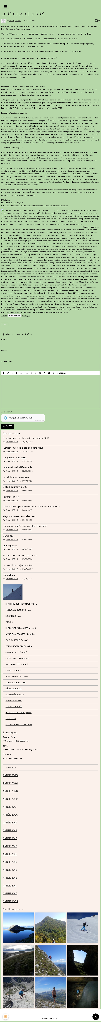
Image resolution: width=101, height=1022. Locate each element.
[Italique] (8, 373)
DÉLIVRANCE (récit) (14, 688)
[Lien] (36, 373)
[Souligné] (12, 373)
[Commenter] (14, 315)
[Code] (53, 373)
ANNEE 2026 (11, 767)
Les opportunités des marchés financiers (25, 526)
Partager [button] (26, 315)
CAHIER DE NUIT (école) (16, 682)
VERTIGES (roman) (14, 700)
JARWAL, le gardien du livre (17, 658)
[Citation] (27, 373)
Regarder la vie (11, 496)
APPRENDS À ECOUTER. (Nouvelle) (20, 634)
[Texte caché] (40, 373)
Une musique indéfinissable (17, 467)
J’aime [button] (4, 315)
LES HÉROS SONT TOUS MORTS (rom (21, 604)
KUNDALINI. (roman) (14, 616)
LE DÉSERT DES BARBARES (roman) (21, 628)
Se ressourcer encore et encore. (20, 555)
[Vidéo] (49, 373)
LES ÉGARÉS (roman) (15, 694)
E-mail (4, 350)
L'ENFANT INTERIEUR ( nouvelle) (19, 725)
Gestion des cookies (50, 1018)
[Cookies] (6, 1017)
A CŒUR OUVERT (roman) (17, 664)
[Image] (44, 373)
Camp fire (8, 535)
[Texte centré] (31, 373)
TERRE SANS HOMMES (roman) (19, 610)
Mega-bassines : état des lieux (19, 516)
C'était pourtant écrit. (15, 486)
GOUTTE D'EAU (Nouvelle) (17, 676)
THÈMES (9, 622)
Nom (3, 339)
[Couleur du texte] (22, 373)
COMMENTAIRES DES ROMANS (19, 646)
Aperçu (62, 373)
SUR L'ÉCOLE (11, 718)
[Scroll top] (95, 1016)
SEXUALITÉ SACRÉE (14, 706)
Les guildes (9, 575)
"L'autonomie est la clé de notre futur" (23, 447)
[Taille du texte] (16, 373)
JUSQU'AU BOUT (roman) (16, 652)
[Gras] (3, 373)
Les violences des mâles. (16, 477)
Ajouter (7, 426)
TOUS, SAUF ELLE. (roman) (17, 640)
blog (4, 324)
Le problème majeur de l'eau (18, 565)
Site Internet (6, 361)
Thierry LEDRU (15, 21)
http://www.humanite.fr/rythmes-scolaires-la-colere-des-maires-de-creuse (34, 205)
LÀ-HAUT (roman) (13, 670)
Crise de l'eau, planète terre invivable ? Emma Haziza (31, 506)
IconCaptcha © (39, 420)
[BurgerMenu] (5, 6)
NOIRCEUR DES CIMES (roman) (19, 712)
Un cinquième (10, 545)
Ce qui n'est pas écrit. (14, 457)
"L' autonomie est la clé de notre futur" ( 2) (26, 438)
